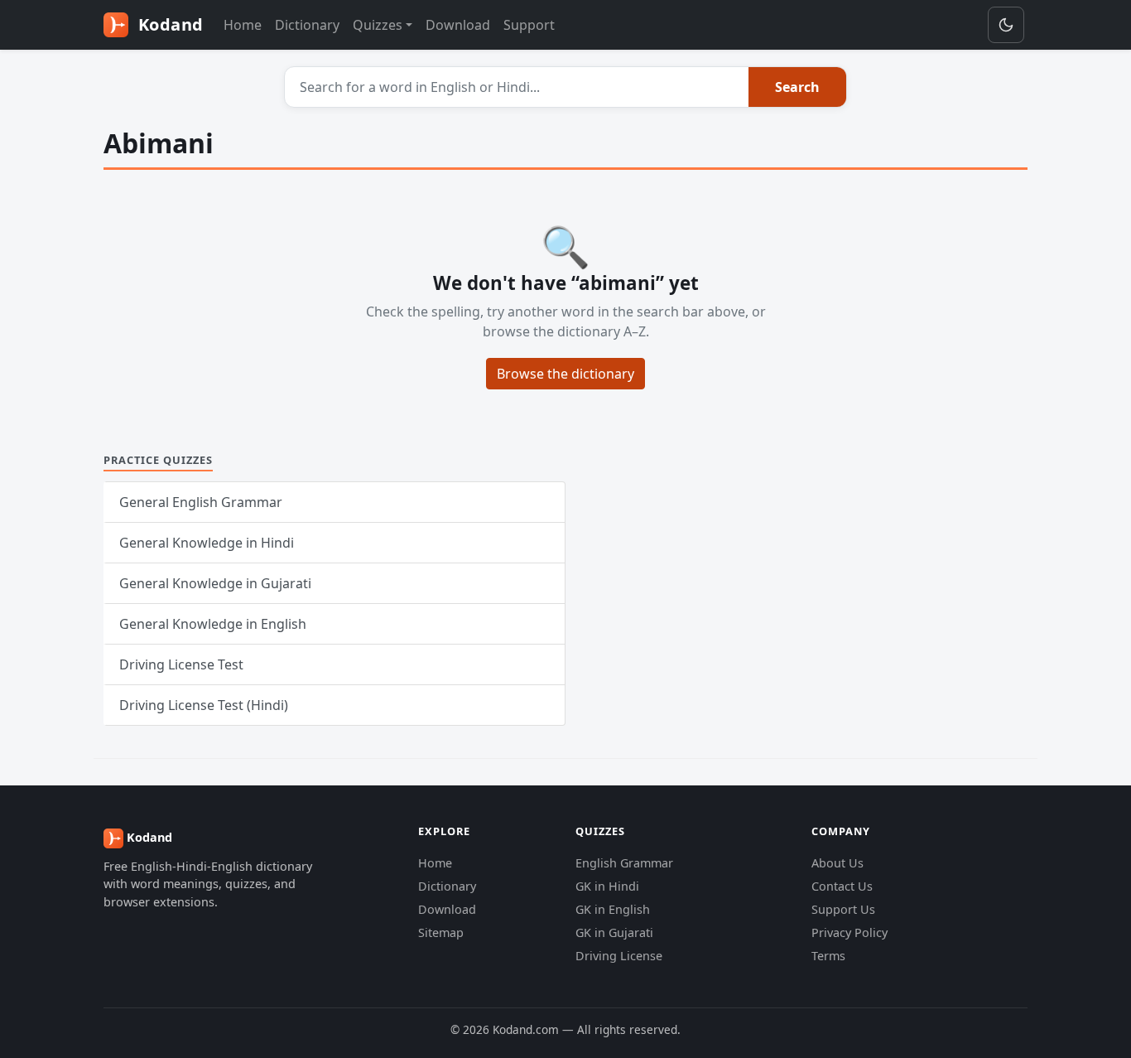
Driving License (618, 956)
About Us (837, 863)
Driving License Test (181, 664)
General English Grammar (200, 502)
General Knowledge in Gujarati (215, 583)
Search (797, 87)
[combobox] (517, 87)
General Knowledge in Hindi (206, 543)
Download (458, 25)
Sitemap (441, 932)
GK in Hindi (607, 886)
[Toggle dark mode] (1006, 25)
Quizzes (377, 25)
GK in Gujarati (614, 932)
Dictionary (307, 25)
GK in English (612, 909)
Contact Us (842, 886)
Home (243, 25)
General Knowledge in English (212, 624)
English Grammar (624, 863)
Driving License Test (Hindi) (203, 705)
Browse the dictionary (565, 374)
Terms (828, 956)
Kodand (168, 24)
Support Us (843, 909)
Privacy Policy (849, 932)
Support (529, 25)
